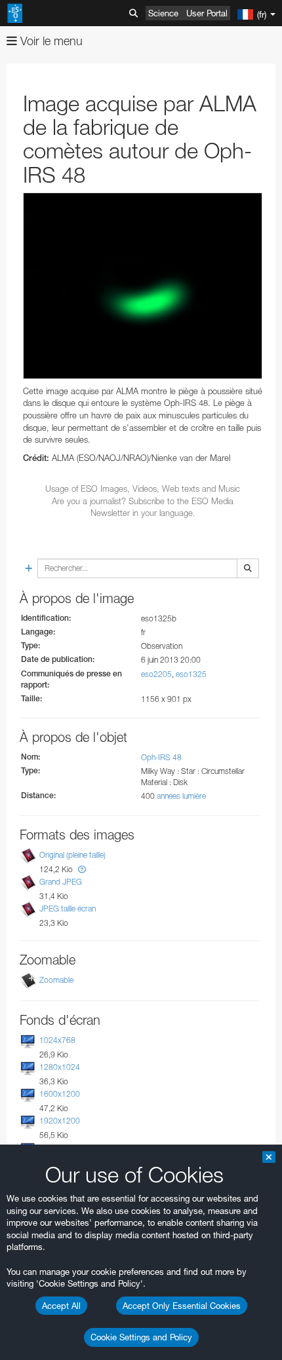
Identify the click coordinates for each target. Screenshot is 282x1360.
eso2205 (156, 674)
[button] (82, 869)
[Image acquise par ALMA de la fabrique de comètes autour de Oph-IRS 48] (143, 285)
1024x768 (57, 1040)
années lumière (181, 796)
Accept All (61, 1305)
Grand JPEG (60, 882)
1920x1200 (59, 1121)
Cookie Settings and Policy (141, 1337)
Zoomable (56, 980)
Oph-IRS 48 (161, 757)
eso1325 (191, 674)
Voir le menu (50, 41)
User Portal (207, 13)
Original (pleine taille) (72, 855)
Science (163, 13)
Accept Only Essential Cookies (182, 1305)
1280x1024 (59, 1067)
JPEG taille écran (67, 908)
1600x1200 (59, 1094)
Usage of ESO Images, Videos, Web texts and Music (142, 488)
